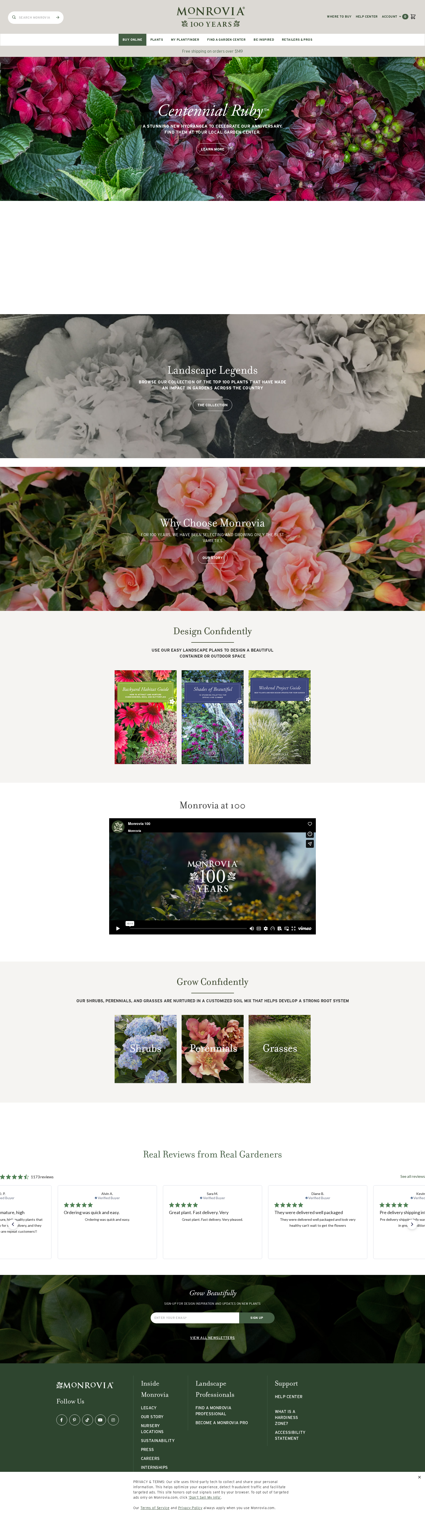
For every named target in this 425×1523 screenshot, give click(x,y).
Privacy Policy (190, 1508)
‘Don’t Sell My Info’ (205, 1497)
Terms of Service (154, 1508)
